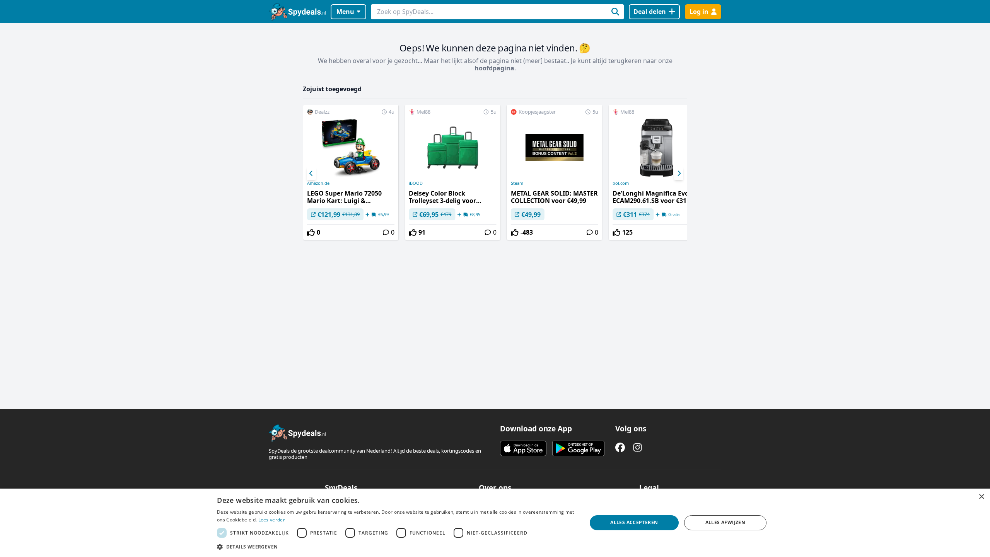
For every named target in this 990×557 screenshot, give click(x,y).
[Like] (311, 232)
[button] (396, 546)
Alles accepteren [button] (634, 522)
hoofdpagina (494, 68)
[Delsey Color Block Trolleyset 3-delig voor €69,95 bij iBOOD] (452, 172)
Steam (517, 183)
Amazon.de (318, 183)
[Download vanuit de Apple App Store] (523, 448)
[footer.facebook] (620, 447)
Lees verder (271, 519)
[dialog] (495, 523)
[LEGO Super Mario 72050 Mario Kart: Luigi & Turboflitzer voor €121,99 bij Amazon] (350, 172)
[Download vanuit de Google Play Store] (578, 448)
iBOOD (416, 183)
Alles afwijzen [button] (725, 522)
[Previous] (311, 173)
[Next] (678, 173)
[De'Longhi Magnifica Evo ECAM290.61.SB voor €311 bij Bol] (656, 172)
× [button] (981, 497)
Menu (345, 11)
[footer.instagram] (637, 447)
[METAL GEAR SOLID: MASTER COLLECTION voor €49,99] (554, 172)
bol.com (621, 183)
